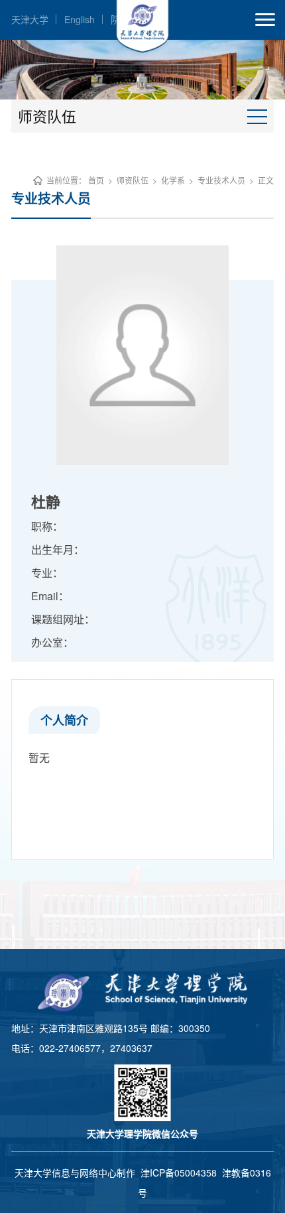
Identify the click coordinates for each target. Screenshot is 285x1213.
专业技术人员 (221, 180)
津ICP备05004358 (179, 1172)
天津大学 (29, 19)
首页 (96, 180)
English (79, 19)
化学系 (173, 180)
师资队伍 (132, 180)
